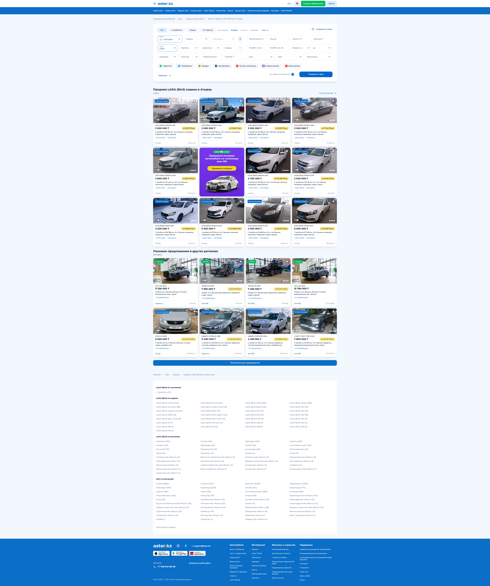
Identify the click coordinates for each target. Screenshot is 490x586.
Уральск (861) (162, 491)
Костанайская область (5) (301, 461)
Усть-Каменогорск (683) (256, 491)
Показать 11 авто (316, 74)
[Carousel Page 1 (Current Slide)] (157, 110)
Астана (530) (206, 441)
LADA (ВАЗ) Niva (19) (254, 415)
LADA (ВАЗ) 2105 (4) (165, 427)
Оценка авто (196, 11)
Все (162, 30)
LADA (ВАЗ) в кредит (166, 527)
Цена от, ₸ (297, 39)
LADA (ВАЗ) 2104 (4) (299, 423)
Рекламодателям (259, 574)
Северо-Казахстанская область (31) (172, 507)
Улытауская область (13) (167, 515)
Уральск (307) (296, 441)
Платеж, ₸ (229, 57)
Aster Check (209, 11)
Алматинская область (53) (257, 499)
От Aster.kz (208, 30)
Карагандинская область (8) (303, 457)
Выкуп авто (240, 11)
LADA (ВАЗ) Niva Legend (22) (214, 415)
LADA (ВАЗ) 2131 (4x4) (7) (212, 423)
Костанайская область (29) (213, 507)
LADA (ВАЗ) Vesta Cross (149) (214, 407)
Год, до (273, 39)
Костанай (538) (296, 491)
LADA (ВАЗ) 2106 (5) (254, 423)
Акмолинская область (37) (213, 503)
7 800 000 (301, 339)
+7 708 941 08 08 (166, 566)
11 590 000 (162, 289)
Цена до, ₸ (318, 39)
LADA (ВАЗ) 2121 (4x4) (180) (168, 407)
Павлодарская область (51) (302, 499)
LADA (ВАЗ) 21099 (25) (166, 415)
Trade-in (233, 576)
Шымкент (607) (163, 441)
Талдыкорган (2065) (299, 484)
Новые (192, 30)
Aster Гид (304, 572)
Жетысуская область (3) (167, 465)
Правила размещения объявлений (315, 549)
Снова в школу (272, 66)
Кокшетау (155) (207, 495)
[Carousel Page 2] (166, 110)
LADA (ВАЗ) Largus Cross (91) (169, 411)
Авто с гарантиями (238, 553)
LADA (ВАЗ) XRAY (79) (210, 411)
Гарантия (167, 66)
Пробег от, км (255, 48)
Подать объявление (313, 3)
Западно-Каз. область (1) (256, 519)
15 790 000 (301, 289)
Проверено (186, 66)
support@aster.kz (201, 546)
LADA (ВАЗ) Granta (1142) (167, 403)
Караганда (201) (208, 445)
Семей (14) (250, 453)
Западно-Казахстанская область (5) (261, 461)
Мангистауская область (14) (302, 511)
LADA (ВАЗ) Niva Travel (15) (213, 419)
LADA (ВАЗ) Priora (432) (211, 403)
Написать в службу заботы (200, 563)
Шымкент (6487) (252, 484)
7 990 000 (208, 289)
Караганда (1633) (208, 488)
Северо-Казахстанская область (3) (217, 465)
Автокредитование (280, 549)
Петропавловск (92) (299, 449)
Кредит (205, 66)
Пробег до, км (276, 48)
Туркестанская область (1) (168, 473)
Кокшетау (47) (207, 453)
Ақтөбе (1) (160, 519)
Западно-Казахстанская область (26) (307, 507)
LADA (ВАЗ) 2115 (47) (254, 411)
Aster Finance (278, 578)
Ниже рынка (294, 66)
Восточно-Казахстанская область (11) (218, 457)
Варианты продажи (238, 572)
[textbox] (170, 39)
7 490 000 (255, 289)
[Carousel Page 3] (175, 110)
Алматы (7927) (207, 484)
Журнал (255, 549)
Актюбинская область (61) (213, 499)
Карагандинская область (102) (304, 495)
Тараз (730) (206, 491)
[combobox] (170, 39)
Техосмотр (221, 11)
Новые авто (170, 11)
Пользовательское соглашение (313, 553)
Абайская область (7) (255, 515)
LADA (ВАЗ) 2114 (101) (299, 407)
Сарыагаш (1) (207, 519)
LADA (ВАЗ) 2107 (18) (299, 415)
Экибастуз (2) (296, 465)
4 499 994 (254, 339)
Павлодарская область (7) (168, 461)
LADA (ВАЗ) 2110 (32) (299, 411)
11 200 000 (208, 339)
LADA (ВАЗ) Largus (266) (301, 403)
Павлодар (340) (252, 441)
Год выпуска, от (256, 39)
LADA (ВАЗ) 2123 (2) (298, 427)
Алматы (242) (162, 445)
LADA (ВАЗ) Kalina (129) (255, 407)
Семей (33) (250, 503)
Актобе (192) (250, 445)
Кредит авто (183, 11)
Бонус (302, 580)
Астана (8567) (162, 484)
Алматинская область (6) (212, 461)
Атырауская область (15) (256, 511)
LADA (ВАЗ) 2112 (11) (298, 419)
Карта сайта (305, 576)
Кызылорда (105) (252, 449)
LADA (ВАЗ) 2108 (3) (254, 427)
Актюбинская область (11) (168, 457)
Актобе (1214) (251, 488)
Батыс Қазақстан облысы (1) (214, 469)
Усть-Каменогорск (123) (300, 445)
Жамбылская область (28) (257, 507)
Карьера (255, 561)
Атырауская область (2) (256, 465)
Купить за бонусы (247, 66)
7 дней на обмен (279, 557)
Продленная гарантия (282, 568)
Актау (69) (161, 499)
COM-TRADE (286, 11)
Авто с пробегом (237, 549)
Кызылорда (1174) (297, 488)
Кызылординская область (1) (303, 469)
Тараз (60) (161, 453)
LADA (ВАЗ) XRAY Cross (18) (168, 419)
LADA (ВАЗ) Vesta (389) (255, 403)
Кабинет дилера (259, 566)
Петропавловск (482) (166, 495)
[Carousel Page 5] (193, 110)
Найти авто (158, 11)
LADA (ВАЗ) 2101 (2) (165, 430)
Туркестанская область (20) (169, 511)
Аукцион (275, 11)
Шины (230, 11)
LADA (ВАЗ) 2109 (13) (254, 419)
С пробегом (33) (163, 392)
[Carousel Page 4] (184, 110)
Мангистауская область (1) (168, 469)
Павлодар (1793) (163, 488)
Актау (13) (294, 453)
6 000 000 (162, 339)
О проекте (304, 568)
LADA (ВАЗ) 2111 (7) (164, 423)
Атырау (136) (250, 495)
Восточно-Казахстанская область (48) (174, 503)
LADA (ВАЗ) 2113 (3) (209, 427)
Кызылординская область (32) (304, 503)
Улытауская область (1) (255, 469)
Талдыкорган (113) (209, 449)
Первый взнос (210, 57)
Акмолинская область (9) (257, 457)
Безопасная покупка (281, 553)
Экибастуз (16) (207, 511)
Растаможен (224, 66)
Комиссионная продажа (258, 11)
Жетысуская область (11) (212, 515)
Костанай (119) (162, 449)
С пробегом (176, 30)
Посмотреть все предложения (245, 363)
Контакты (304, 564)
